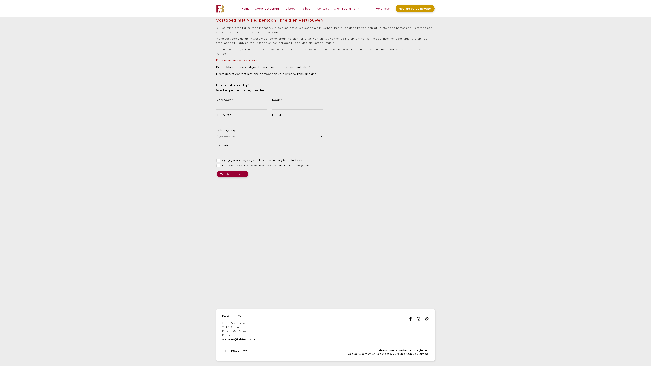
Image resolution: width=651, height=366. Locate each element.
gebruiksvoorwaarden (266, 165)
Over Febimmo (345, 8)
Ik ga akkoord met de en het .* (267, 165)
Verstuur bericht (232, 174)
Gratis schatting (267, 8)
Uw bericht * (225, 145)
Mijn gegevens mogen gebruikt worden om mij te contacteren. (262, 160)
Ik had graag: (226, 130)
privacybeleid (301, 165)
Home (245, 8)
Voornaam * (224, 100)
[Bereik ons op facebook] (410, 319)
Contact (323, 8)
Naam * (277, 100)
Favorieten (383, 8)
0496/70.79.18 (239, 351)
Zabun (411, 353)
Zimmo (424, 353)
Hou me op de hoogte (415, 8)
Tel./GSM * (223, 115)
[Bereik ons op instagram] (419, 319)
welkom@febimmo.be (238, 339)
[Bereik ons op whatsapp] (427, 319)
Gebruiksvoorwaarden (393, 350)
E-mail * (277, 115)
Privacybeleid (419, 350)
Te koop (290, 8)
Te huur (306, 8)
